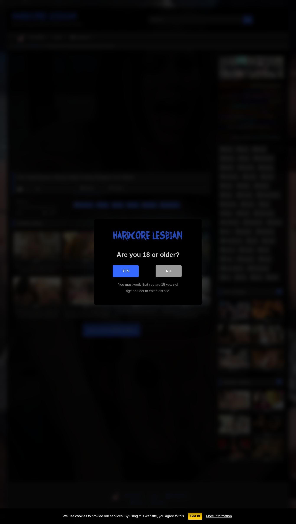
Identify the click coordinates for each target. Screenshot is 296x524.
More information (219, 516)
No (168, 271)
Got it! (195, 516)
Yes (125, 271)
